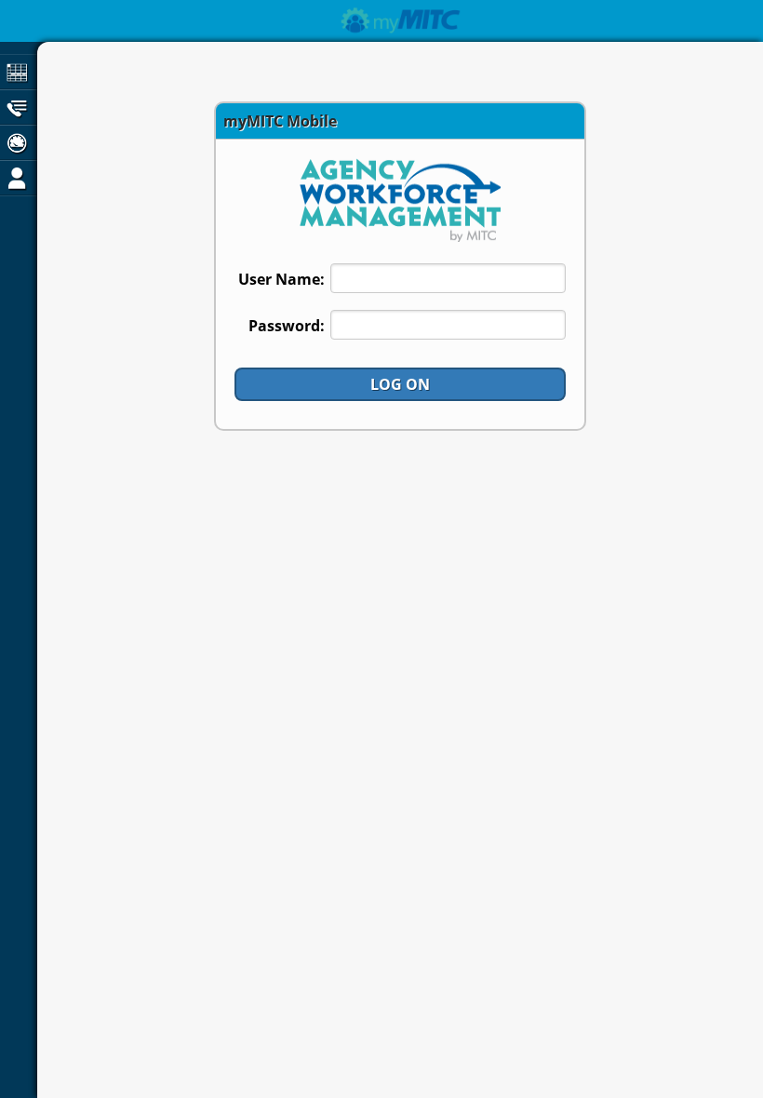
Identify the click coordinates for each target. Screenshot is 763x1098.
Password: (286, 325)
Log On (400, 384)
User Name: (281, 279)
